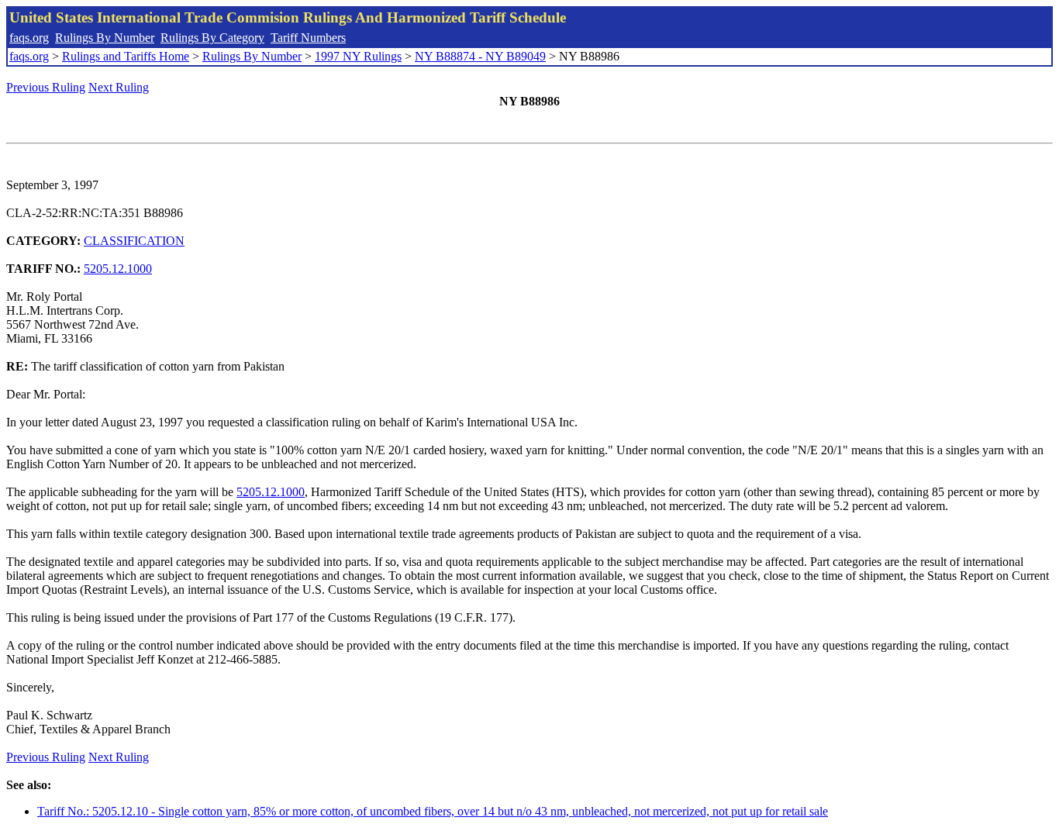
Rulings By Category (212, 37)
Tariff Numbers (308, 37)
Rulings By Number (104, 37)
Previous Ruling (45, 87)
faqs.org (29, 37)
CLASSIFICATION (134, 240)
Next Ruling (118, 87)
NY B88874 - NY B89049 (480, 56)
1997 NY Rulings (358, 56)
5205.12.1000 (118, 268)
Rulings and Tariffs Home (125, 56)
